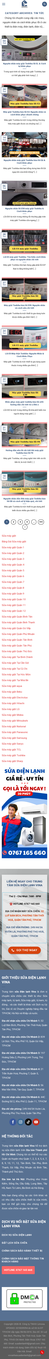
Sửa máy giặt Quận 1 (13, 547)
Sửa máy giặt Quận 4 (13, 564)
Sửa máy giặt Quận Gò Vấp (16, 628)
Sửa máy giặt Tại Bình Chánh (17, 657)
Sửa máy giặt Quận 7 (13, 582)
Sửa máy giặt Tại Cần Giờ (15, 662)
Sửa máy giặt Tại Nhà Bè (15, 680)
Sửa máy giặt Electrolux (15, 697)
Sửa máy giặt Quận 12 (14, 610)
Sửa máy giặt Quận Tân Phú (17, 645)
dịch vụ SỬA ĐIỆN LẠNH (17, 1235)
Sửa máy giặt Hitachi (13, 703)
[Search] (44, 4)
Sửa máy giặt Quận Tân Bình (17, 639)
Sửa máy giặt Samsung (14, 738)
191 (41, 522)
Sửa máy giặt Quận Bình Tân (17, 616)
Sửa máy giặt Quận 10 (14, 599)
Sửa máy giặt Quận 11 (14, 605)
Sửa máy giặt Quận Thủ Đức (17, 651)
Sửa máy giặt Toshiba (13, 755)
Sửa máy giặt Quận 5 (13, 570)
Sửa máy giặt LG (11, 709)
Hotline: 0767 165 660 (18, 1270)
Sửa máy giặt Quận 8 (13, 587)
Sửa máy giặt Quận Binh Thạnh (18, 622)
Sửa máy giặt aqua (12, 686)
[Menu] (3, 4)
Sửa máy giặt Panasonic (15, 732)
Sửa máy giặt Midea (12, 715)
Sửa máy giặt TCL (11, 749)
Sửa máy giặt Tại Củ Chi (14, 668)
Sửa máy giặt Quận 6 (13, 576)
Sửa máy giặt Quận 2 (13, 553)
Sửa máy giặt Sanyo (12, 743)
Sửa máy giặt (9, 535)
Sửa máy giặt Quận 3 (13, 559)
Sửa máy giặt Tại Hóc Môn (16, 674)
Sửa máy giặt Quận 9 (13, 593)
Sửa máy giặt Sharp (12, 761)
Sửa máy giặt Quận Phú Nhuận (18, 634)
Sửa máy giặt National (14, 726)
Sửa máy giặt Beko (12, 691)
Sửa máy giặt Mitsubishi (15, 720)
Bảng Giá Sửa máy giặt (14, 541)
